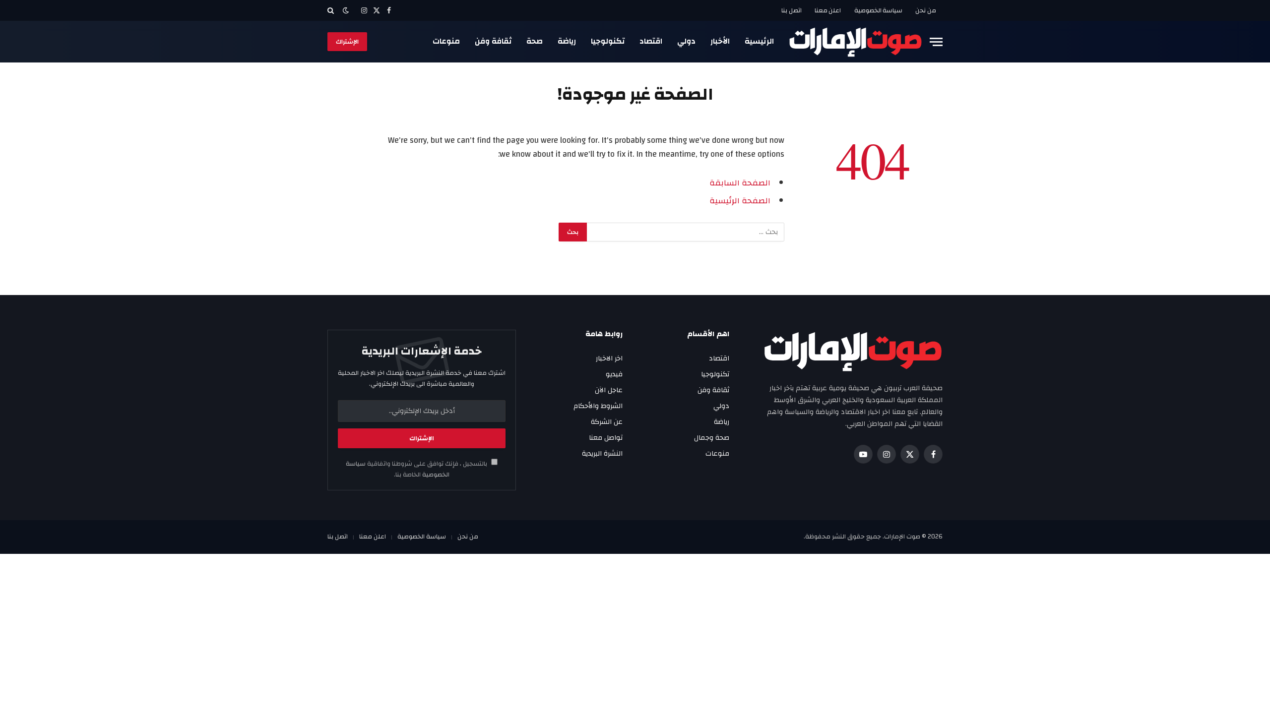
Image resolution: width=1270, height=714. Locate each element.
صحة (534, 41)
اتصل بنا (791, 10)
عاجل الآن (609, 390)
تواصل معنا (606, 437)
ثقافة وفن (493, 41)
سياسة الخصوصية (878, 10)
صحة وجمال (711, 437)
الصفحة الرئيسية (739, 200)
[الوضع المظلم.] (345, 10)
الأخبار (720, 41)
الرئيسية (759, 41)
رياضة (567, 41)
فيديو (614, 374)
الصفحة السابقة (739, 183)
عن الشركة (607, 422)
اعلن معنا (828, 10)
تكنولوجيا (608, 41)
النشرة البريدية (602, 453)
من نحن (925, 10)
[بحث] (331, 10)
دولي (686, 41)
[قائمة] (936, 42)
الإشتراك (347, 41)
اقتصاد (650, 41)
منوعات (446, 41)
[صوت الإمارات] (855, 41)
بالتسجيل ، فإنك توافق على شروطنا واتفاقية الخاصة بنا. (417, 469)
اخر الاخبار (609, 358)
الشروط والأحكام (598, 406)
